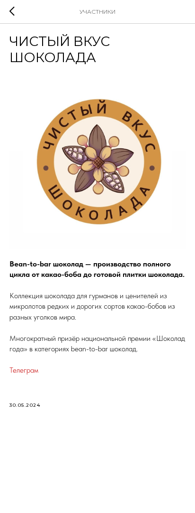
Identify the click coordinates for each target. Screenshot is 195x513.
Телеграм (23, 370)
